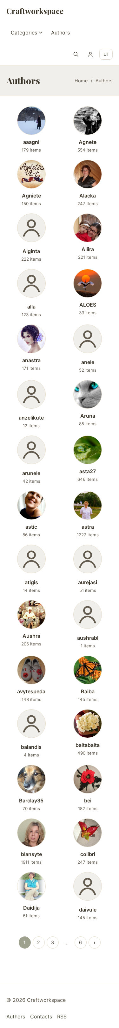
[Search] (76, 54)
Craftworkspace (34, 11)
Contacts (41, 1016)
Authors (60, 32)
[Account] (90, 54)
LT (106, 54)
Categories (24, 32)
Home (81, 80)
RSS (62, 1016)
